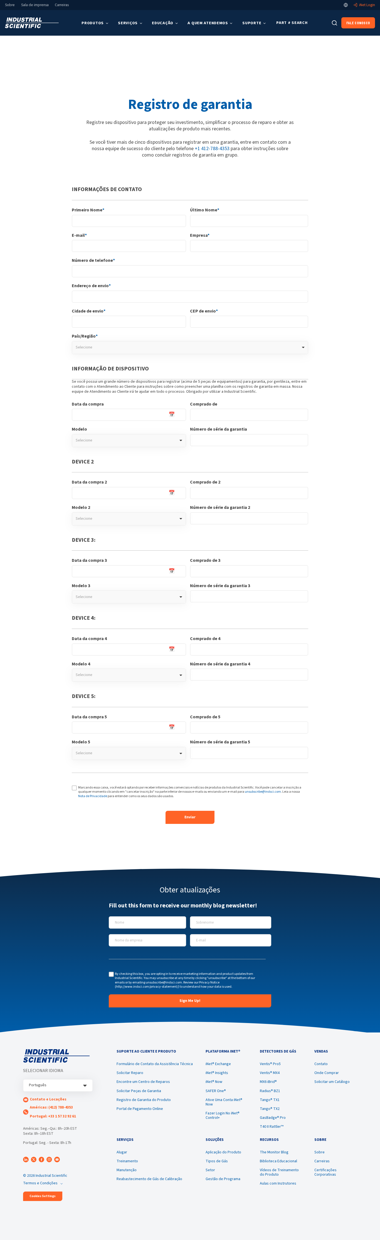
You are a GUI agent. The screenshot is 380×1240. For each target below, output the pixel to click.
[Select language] (346, 5)
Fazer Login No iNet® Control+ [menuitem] (223, 1115)
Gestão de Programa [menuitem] (223, 1179)
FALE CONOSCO (358, 22)
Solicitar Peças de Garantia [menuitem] (139, 1091)
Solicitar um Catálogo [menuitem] (332, 1082)
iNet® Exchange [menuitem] (218, 1064)
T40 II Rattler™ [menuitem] (271, 1126)
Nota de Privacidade (92, 796)
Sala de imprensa (35, 5)
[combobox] (190, 347)
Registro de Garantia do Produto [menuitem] (144, 1100)
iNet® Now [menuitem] (214, 1082)
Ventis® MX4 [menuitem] (270, 1073)
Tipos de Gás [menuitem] (217, 1161)
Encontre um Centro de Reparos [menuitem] (143, 1082)
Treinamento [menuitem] (127, 1161)
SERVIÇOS (128, 23)
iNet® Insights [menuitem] (217, 1073)
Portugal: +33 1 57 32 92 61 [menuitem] (53, 1116)
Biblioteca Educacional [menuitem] (278, 1161)
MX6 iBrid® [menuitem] (268, 1082)
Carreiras (62, 5)
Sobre (10, 5)
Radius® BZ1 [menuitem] (270, 1091)
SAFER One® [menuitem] (216, 1091)
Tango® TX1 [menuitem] (270, 1100)
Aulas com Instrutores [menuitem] (278, 1183)
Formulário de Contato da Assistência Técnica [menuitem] (155, 1064)
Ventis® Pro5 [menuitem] (270, 1064)
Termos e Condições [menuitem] (40, 1183)
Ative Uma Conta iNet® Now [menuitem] (224, 1102)
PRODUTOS (93, 23)
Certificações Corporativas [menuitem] (325, 1172)
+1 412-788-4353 (212, 148)
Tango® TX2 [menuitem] (270, 1109)
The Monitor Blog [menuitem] (274, 1152)
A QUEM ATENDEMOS (207, 23)
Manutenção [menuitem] (127, 1170)
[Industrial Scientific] (32, 23)
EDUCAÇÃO (162, 23)
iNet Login (367, 5)
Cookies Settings (42, 1196)
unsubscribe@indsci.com (263, 791)
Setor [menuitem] (210, 1170)
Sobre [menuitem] (319, 1152)
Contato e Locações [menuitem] (48, 1099)
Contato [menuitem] (321, 1064)
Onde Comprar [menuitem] (326, 1073)
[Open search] (334, 23)
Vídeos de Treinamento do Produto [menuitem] (279, 1172)
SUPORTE (251, 23)
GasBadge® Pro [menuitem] (273, 1118)
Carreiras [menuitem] (322, 1161)
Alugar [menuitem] (122, 1152)
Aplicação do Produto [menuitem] (223, 1152)
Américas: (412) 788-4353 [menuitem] (51, 1107)
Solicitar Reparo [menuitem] (130, 1073)
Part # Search (291, 23)
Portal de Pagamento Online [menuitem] (140, 1109)
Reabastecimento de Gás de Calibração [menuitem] (149, 1179)
